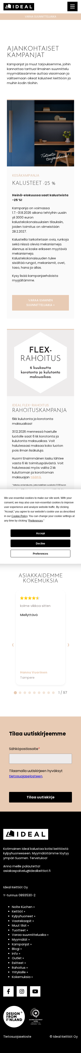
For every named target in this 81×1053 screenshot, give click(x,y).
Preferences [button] (36, 520)
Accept (40, 533)
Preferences (40, 553)
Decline (40, 543)
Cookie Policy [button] (19, 516)
